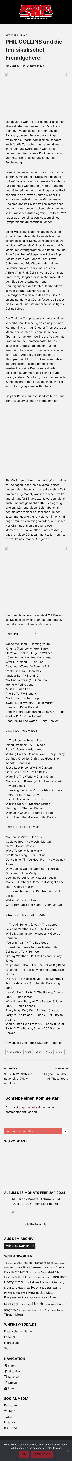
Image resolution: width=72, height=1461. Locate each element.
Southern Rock (25, 1310)
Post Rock (56, 1288)
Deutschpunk (34, 1272)
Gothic (18, 1277)
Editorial (9, 1337)
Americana (59, 1263)
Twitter (8, 1416)
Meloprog (59, 1282)
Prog (48, 1052)
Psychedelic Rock (39, 1297)
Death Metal (19, 1272)
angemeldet (27, 1107)
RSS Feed (10, 1428)
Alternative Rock (43, 1262)
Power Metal (12, 1292)
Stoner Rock (38, 1310)
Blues (26, 1267)
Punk (53, 1297)
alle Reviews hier (36, 1224)
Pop (38, 1052)
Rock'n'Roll (50, 1304)
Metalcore (10, 1287)
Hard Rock (59, 1277)
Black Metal (16, 1267)
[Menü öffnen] (65, 12)
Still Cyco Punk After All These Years (54, 1073)
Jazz (28, 1052)
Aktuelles (11, 35)
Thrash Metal (14, 1314)
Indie (26, 1282)
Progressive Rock (16, 1297)
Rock (59, 1052)
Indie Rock (48, 1282)
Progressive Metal (41, 1292)
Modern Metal (24, 1288)
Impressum (11, 1342)
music (23, 35)
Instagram (10, 1422)
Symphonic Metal (54, 1310)
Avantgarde (14, 1052)
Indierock (36, 1282)
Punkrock (11, 1304)
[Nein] (67, 1450)
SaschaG (15, 65)
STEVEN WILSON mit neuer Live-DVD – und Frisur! (18, 1076)
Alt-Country (10, 1263)
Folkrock (9, 1277)
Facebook (10, 1405)
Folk (57, 1272)
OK (24, 1454)
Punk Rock (25, 1304)
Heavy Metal (13, 1282)
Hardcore (46, 1277)
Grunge (36, 1277)
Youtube (9, 1411)
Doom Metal (47, 1272)
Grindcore (27, 1277)
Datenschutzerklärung (18, 1331)
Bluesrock (37, 1267)
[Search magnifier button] (65, 1131)
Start (7, 1348)
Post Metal (45, 1287)
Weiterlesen (42, 1454)
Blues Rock (50, 1267)
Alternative (24, 1262)
